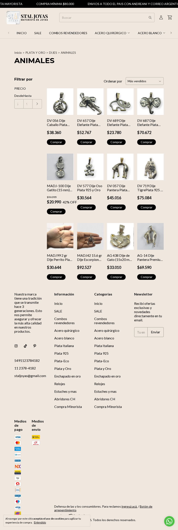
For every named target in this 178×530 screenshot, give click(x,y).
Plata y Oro (62, 368)
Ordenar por (113, 81)
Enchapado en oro (67, 376)
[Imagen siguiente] (157, 99)
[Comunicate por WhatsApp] (169, 521)
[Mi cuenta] (161, 17)
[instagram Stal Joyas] (16, 346)
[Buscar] (150, 17)
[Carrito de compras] (170, 17)
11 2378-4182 (25, 368)
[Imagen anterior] (143, 99)
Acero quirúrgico (110, 33)
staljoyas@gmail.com (30, 376)
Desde (18, 95)
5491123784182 (27, 360)
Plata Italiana (64, 346)
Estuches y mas (65, 391)
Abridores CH (64, 399)
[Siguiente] (171, 33)
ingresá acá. (129, 506)
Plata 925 (61, 353)
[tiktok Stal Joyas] (25, 346)
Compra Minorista (68, 406)
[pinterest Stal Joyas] (34, 346)
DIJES (53, 52)
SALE (37, 33)
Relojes (59, 384)
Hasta (27, 95)
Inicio (21, 33)
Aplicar (37, 104)
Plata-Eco (61, 361)
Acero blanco (150, 33)
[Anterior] (8, 33)
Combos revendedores (68, 33)
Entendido (40, 522)
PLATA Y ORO (35, 52)
